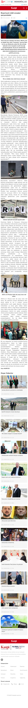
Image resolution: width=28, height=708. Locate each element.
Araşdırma (13, 678)
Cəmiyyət (3, 674)
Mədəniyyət (13, 666)
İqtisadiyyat (4, 670)
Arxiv (22, 684)
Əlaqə (15, 684)
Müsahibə (12, 674)
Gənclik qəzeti (23, 670)
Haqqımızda (6, 684)
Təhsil (21, 674)
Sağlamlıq (22, 678)
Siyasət (2, 666)
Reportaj (22, 666)
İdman (12, 670)
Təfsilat (3, 678)
